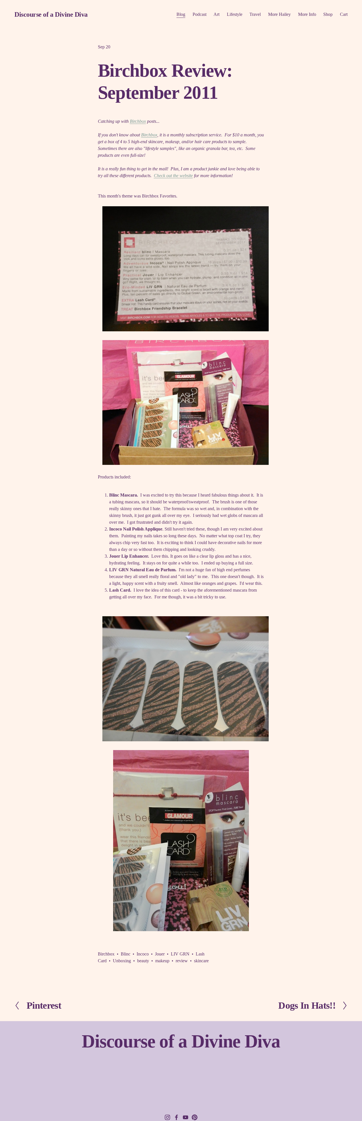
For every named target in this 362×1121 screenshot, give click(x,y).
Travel (255, 14)
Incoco (143, 954)
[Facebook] (176, 1117)
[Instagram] (167, 1117)
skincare (201, 960)
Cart (344, 14)
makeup (162, 960)
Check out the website (173, 175)
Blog (180, 14)
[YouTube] (185, 1117)
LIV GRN (180, 954)
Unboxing (122, 960)
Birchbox (138, 121)
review (182, 960)
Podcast (199, 14)
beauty (143, 960)
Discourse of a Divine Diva (51, 14)
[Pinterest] (194, 1117)
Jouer (160, 954)
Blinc (125, 954)
